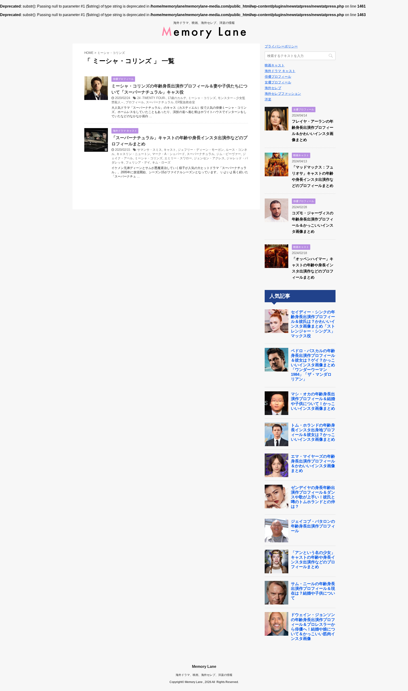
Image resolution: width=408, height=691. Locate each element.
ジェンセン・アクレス (209, 158)
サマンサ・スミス (149, 149)
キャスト (170, 149)
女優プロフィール (278, 82)
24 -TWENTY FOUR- (151, 98)
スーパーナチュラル (160, 102)
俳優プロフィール (278, 76)
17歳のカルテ (177, 98)
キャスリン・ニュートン (133, 154)
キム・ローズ (161, 162)
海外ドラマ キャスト (280, 71)
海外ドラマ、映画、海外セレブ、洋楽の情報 (204, 675)
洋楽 (268, 99)
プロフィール (135, 102)
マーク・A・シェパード (168, 154)
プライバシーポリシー (281, 46)
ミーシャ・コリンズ (202, 98)
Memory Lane (204, 667)
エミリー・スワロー (178, 158)
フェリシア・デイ (138, 162)
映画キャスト (275, 65)
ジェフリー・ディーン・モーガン (201, 149)
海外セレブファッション (283, 93)
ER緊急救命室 (185, 102)
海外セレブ (273, 88)
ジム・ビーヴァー (228, 154)
